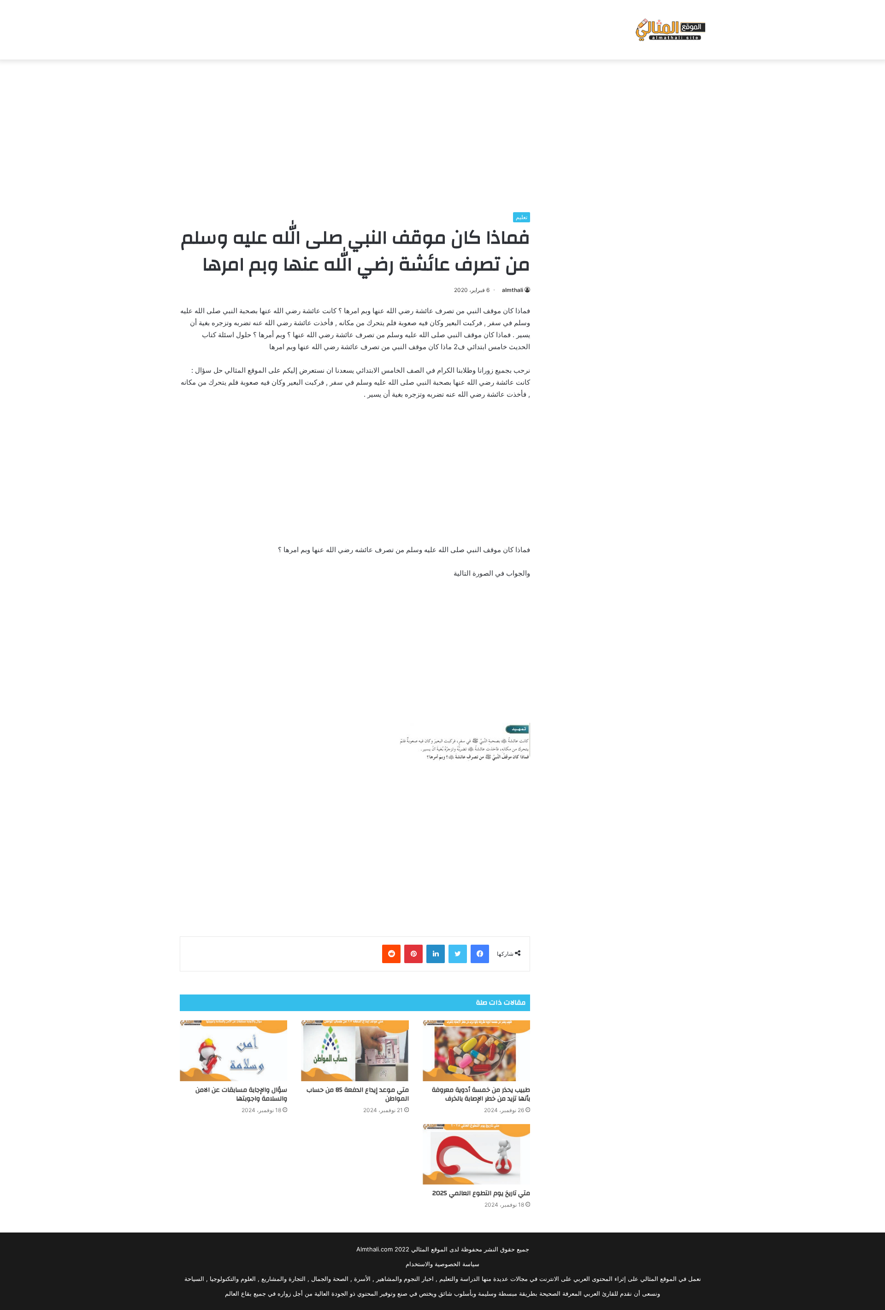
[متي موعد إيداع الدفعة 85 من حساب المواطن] (354, 1050)
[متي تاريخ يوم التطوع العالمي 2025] (476, 1154)
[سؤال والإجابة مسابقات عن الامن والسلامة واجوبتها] (233, 1050)
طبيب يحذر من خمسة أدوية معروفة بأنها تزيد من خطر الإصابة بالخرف (481, 1094)
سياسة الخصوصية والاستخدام (442, 1264)
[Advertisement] (442, 133)
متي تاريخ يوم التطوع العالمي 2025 (481, 1193)
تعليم (521, 217)
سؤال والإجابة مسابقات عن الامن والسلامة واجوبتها (241, 1094)
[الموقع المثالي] (669, 29)
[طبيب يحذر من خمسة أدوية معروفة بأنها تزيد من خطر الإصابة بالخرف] (476, 1050)
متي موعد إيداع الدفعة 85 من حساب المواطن (358, 1094)
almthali (512, 289)
